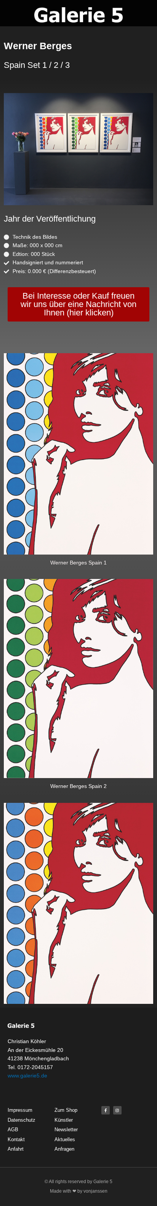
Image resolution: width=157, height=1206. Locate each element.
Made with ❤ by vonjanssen (78, 1191)
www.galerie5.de (27, 1076)
